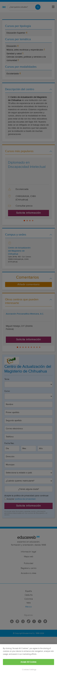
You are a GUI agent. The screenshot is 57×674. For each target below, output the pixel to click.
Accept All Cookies (28, 662)
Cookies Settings (29, 670)
